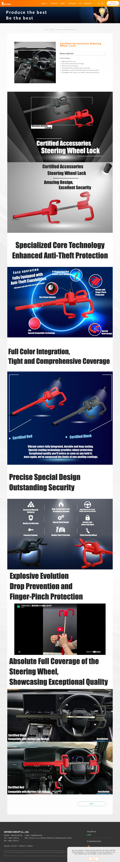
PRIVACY (30, 846)
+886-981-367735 (16, 835)
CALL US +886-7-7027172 (113, 3)
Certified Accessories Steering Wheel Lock (65, 29)
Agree (93, 859)
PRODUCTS (54, 3)
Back (91, 804)
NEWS (63, 3)
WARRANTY (88, 3)
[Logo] (6, 3)
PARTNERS (72, 3)
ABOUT (43, 3)
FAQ (80, 3)
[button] (98, 3)
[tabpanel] (60, 15)
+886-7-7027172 (13, 838)
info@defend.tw (36, 835)
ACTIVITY (14, 846)
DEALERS (7, 846)
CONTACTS (22, 846)
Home (45, 29)
